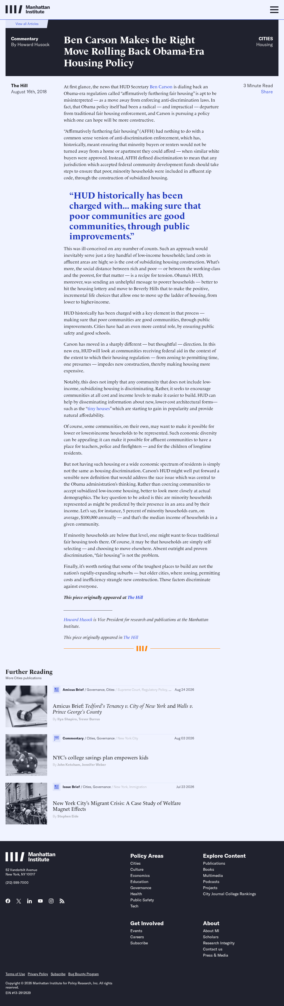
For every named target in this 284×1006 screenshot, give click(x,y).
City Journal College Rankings (229, 893)
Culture (136, 869)
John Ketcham (68, 764)
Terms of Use (15, 974)
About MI (211, 930)
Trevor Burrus (89, 719)
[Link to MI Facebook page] (8, 903)
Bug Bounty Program (83, 974)
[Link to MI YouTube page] (40, 902)
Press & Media (215, 955)
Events (136, 930)
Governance (140, 887)
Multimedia (213, 875)
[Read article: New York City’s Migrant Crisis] (26, 803)
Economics (140, 875)
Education (139, 881)
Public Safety (142, 899)
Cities (266, 38)
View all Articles (27, 24)
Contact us (212, 949)
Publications (214, 863)
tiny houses (99, 408)
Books (208, 869)
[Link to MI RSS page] (62, 903)
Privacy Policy (38, 974)
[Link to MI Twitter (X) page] (18, 902)
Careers (137, 936)
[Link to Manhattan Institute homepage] (30, 859)
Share (267, 91)
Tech (134, 906)
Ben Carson (161, 86)
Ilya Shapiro (67, 719)
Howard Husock (33, 44)
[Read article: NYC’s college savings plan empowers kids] (26, 755)
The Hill (19, 85)
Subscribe (139, 942)
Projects (210, 887)
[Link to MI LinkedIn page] (29, 903)
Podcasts (211, 881)
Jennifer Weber (94, 764)
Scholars (211, 936)
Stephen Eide (67, 816)
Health (136, 893)
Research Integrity (219, 942)
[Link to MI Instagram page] (51, 903)
